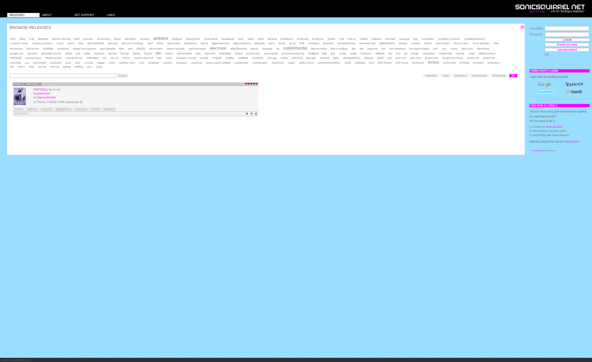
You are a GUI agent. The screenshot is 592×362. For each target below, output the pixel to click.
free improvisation (419, 48)
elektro (254, 48)
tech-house (402, 62)
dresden (415, 43)
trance (21, 66)
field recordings (339, 48)
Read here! (572, 141)
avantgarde (228, 38)
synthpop (360, 62)
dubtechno (63, 48)
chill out (352, 38)
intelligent (313, 53)
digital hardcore (241, 43)
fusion (454, 48)
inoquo (238, 53)
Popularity (499, 75)
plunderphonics (351, 57)
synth (348, 62)
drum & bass (443, 43)
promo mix (473, 57)
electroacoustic (197, 48)
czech (60, 43)
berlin (261, 38)
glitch (68, 53)
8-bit (31, 38)
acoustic (88, 38)
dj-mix (282, 43)
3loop (22, 38)
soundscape (241, 62)
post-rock (415, 57)
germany (32, 53)
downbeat (313, 43)
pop (390, 57)
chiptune (376, 38)
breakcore (318, 38)
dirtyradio (259, 43)
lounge (415, 53)
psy (27, 62)
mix (105, 57)
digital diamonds (220, 43)
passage (311, 57)
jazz (333, 53)
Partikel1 (40, 89)
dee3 (150, 43)
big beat (272, 38)
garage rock (17, 53)
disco (272, 43)
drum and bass (481, 43)
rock (141, 62)
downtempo (387, 43)
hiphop (136, 53)
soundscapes (260, 62)
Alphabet (431, 75)
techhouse (418, 62)
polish (380, 57)
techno (433, 62)
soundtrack (277, 62)
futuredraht (483, 48)
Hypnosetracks (46, 97)
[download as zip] (252, 114)
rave (77, 62)
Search (122, 75)
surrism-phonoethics (329, 62)
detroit (204, 43)
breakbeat (302, 38)
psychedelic (39, 62)
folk (362, 48)
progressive (431, 57)
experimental (295, 48)
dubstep (48, 48)
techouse (478, 62)
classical (404, 38)
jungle (353, 53)
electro (141, 48)
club (415, 38)
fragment (372, 48)
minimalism (92, 57)
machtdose (428, 53)
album (117, 38)
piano (336, 57)
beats (251, 38)
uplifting (78, 66)
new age (272, 57)
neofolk (204, 57)
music (169, 57)
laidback (380, 53)
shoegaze (181, 62)
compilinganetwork (474, 38)
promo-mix (489, 57)
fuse (444, 48)
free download (397, 48)
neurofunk (257, 57)
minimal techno (53, 57)
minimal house (33, 57)
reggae (101, 62)
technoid (464, 62)
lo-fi (398, 53)
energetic (267, 48)
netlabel (230, 57)
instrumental (271, 53)
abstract (43, 39)
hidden (95, 109)
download (328, 43)
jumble (342, 53)
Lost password (567, 49)
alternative (130, 38)
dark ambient (95, 43)
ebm (121, 48)
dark (80, 43)
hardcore (99, 53)
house (148, 53)
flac (354, 48)
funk (435, 48)
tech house (385, 62)
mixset (126, 57)
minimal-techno (74, 57)
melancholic (445, 53)
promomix (15, 62)
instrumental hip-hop (293, 53)
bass (241, 38)
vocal (99, 66)
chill (341, 38)
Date (446, 75)
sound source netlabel (218, 62)
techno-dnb (449, 62)
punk (68, 62)
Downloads (479, 75)
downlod (109, 109)
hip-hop (124, 53)
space (291, 62)
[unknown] (43, 93)
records (88, 62)
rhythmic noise (127, 62)
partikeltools (63, 109)
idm (158, 53)
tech (371, 62)
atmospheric (193, 38)
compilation (428, 38)
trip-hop (54, 66)
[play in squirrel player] (22, 96)
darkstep (113, 43)
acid (77, 38)
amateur (144, 38)
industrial (225, 53)
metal (472, 53)
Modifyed (460, 75)
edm (130, 48)
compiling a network (449, 38)
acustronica (103, 38)
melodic (460, 53)
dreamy (403, 43)
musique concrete (186, 57)
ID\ (513, 75)
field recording (319, 48)
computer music (19, 43)
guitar (87, 53)
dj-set (292, 43)
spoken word (306, 62)
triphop (67, 66)
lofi (405, 53)
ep (278, 48)
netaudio (217, 57)
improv (169, 53)
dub (496, 43)
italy (324, 53)
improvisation (184, 53)
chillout (363, 38)
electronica (239, 48)
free (383, 48)
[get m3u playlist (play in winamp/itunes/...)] (256, 114)
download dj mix (346, 43)
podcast (368, 57)
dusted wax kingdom (84, 48)
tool (12, 66)
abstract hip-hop (61, 38)
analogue (177, 38)
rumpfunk (153, 62)
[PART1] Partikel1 (27, 84)
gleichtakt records (51, 53)
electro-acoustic (176, 48)
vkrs (89, 66)
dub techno (16, 48)
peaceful (324, 57)
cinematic (390, 38)
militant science (487, 53)
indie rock (210, 53)
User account (554, 126)
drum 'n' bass (461, 43)
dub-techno (32, 48)
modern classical (143, 57)
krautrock (366, 53)
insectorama (253, 53)
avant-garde (211, 38)
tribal (31, 66)
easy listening (107, 48)
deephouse (190, 43)
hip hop (112, 53)
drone (428, 43)
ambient (160, 38)
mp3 (159, 57)
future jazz (467, 48)
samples (167, 62)
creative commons (42, 43)
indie (198, 53)
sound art (196, 62)
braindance (287, 38)
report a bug (537, 11)
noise (284, 57)
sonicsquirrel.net (538, 151)
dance (71, 43)
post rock (401, 57)
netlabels (243, 57)
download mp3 (367, 43)
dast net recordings (132, 43)
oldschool (297, 57)
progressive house (452, 57)
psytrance (56, 62)
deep (160, 43)
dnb (301, 43)
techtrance (493, 62)
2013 (12, 38)
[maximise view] (522, 27)
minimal (15, 57)
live (390, 53)
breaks (332, 38)
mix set (115, 57)
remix (112, 62)
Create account (567, 44)
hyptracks (81, 109)
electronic (218, 48)
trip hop (42, 66)
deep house (173, 43)
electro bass (156, 48)
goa (78, 53)
